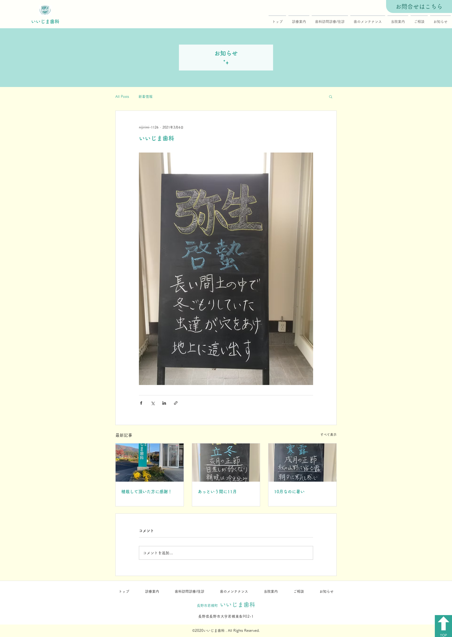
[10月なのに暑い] (302, 462)
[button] (330, 96)
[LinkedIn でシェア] (164, 403)
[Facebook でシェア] (141, 403)
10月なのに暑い (289, 491)
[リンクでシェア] (176, 403)
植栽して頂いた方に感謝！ (146, 491)
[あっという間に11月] (226, 462)
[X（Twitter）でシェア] (152, 403)
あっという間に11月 (217, 491)
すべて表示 (328, 434)
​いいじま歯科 (45, 21)
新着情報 (145, 96)
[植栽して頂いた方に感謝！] (150, 462)
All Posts (122, 96)
